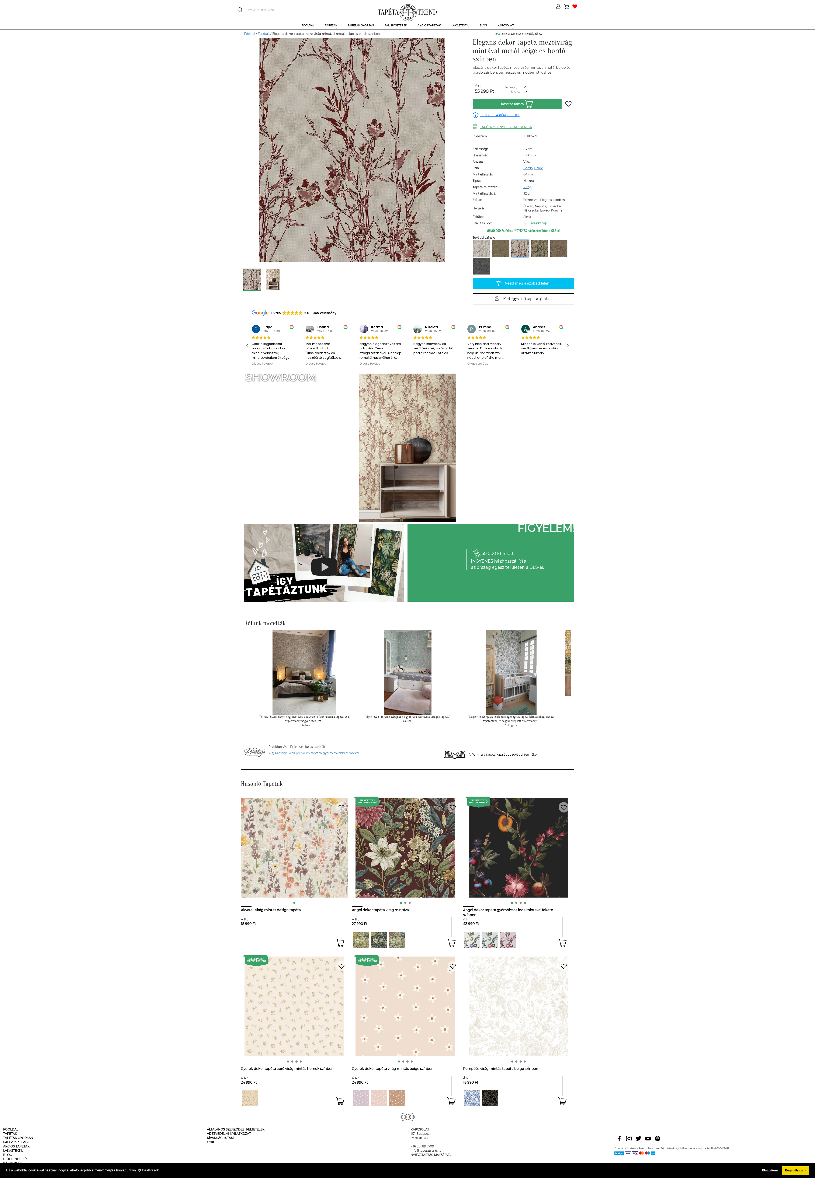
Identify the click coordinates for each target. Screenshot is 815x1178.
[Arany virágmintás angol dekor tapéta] (361, 940)
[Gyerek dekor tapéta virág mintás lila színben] (361, 1098)
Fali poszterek (16, 1142)
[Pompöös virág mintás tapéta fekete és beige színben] (490, 1098)
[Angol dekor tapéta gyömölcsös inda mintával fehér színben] (472, 940)
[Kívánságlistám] (574, 7)
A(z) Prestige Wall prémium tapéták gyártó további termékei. (314, 753)
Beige (538, 168)
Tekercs (515, 91)
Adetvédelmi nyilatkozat (229, 1134)
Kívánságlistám (220, 1138)
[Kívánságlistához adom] (568, 104)
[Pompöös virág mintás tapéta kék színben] (472, 1098)
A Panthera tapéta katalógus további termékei (503, 755)
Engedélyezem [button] (795, 1170)
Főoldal (249, 34)
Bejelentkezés (15, 1159)
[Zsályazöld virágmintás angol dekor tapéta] (397, 940)
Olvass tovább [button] (262, 364)
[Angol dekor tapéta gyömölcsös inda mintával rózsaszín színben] (508, 940)
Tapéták (264, 34)
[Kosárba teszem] (340, 942)
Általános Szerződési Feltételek (235, 1129)
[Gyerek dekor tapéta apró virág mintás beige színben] (250, 1098)
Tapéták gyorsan (18, 1138)
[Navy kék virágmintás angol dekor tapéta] (379, 940)
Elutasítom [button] (770, 1170)
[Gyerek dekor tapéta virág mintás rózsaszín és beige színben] (379, 1098)
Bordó (528, 168)
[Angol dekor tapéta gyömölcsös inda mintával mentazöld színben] (526, 940)
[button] (567, 345)
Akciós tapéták (16, 1146)
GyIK (210, 1142)
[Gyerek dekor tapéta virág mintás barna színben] (397, 1098)
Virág (527, 187)
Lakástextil (13, 1151)
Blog (7, 1155)
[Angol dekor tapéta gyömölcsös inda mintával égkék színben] (490, 940)
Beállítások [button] (150, 1170)
